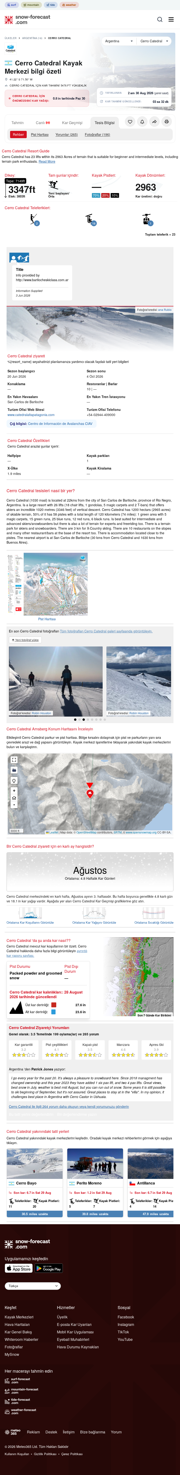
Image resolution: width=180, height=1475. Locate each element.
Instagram (126, 1324)
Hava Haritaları (17, 1324)
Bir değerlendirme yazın (77, 1115)
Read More (47, 161)
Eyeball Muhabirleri (73, 1339)
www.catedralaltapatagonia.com (31, 414)
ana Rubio (165, 310)
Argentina (32, 38)
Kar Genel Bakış (18, 1332)
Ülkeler (11, 38)
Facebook (126, 1317)
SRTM (118, 832)
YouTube (125, 1339)
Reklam (33, 1432)
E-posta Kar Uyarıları (74, 1324)
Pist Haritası (40, 134)
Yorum (116, 1432)
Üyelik (62, 1317)
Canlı (40, 122)
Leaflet (53, 832)
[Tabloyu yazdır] (166, 121)
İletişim (69, 1432)
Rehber (18, 134)
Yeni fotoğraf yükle (27, 640)
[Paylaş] (154, 121)
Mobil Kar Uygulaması (75, 1332)
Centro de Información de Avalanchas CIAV (60, 423)
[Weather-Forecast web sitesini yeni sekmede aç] (69, 5)
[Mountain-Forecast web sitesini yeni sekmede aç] (31, 5)
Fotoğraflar (14, 1346)
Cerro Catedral (59, 38)
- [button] (14, 804)
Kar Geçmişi (72, 122)
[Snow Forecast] (26, 19)
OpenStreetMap (86, 832)
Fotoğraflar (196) (97, 134)
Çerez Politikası (72, 1454)
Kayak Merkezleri (19, 1317)
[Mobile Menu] (171, 19)
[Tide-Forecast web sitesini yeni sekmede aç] (51, 5)
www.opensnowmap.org (141, 832)
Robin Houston (41, 713)
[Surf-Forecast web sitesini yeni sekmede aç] (12, 5)
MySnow (12, 1354)
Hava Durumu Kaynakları (78, 1346)
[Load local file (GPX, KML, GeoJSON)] (14, 770)
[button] (90, 794)
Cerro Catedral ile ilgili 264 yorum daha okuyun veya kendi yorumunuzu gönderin (69, 1106)
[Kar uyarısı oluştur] (142, 121)
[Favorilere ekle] (130, 121)
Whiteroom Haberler (21, 1339)
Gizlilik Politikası (45, 1454)
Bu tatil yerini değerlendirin (31, 1115)
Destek (51, 1432)
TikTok (123, 1332)
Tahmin (17, 122)
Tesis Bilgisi (105, 122)
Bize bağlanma (92, 1432)
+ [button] (14, 790)
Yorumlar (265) (67, 134)
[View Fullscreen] (14, 759)
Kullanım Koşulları (17, 1454)
